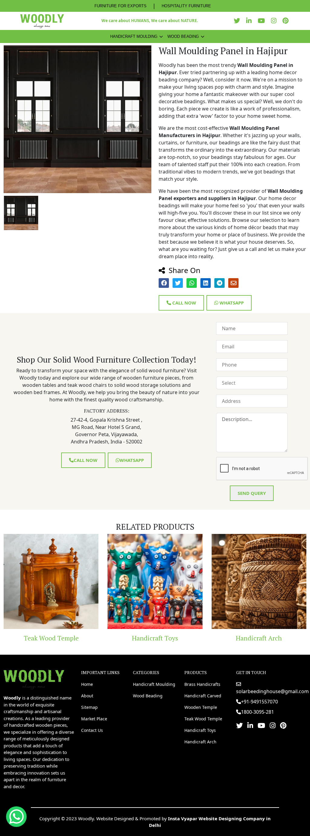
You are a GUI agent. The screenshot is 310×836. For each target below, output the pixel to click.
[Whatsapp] (16, 816)
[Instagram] (275, 21)
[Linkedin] (250, 21)
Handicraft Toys (94, 638)
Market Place (94, 719)
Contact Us (92, 730)
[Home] (34, 679)
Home (87, 684)
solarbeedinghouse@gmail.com (272, 691)
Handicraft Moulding (133, 36)
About (87, 696)
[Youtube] (263, 21)
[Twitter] (238, 21)
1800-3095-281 (257, 712)
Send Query (252, 493)
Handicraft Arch (198, 638)
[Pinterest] (287, 21)
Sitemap (89, 707)
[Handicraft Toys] (94, 581)
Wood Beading (183, 36)
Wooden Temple (200, 707)
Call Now (183, 303)
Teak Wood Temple (203, 719)
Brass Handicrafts (202, 684)
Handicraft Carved (202, 696)
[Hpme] (41, 21)
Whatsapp (231, 303)
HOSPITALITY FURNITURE (186, 6)
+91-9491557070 (259, 701)
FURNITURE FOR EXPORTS (120, 6)
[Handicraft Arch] (197, 581)
